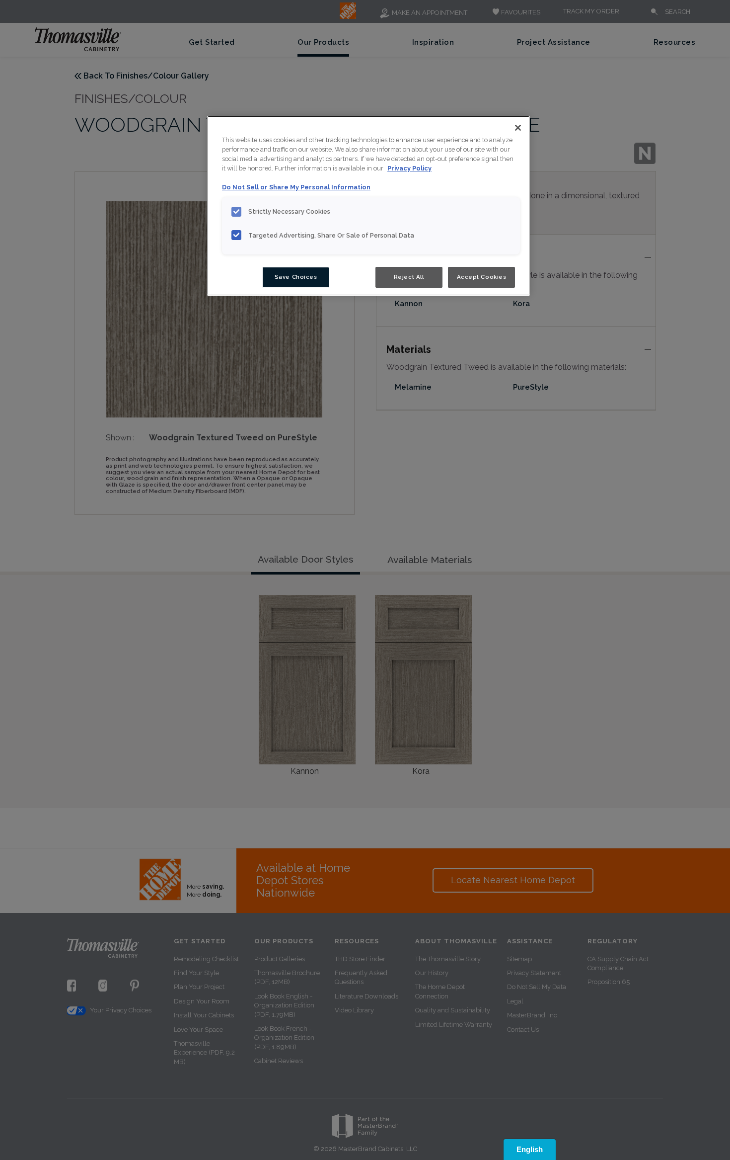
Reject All (409, 276)
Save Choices (296, 276)
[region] (368, 206)
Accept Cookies (482, 276)
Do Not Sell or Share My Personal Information (296, 187)
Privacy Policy (409, 168)
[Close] (518, 128)
